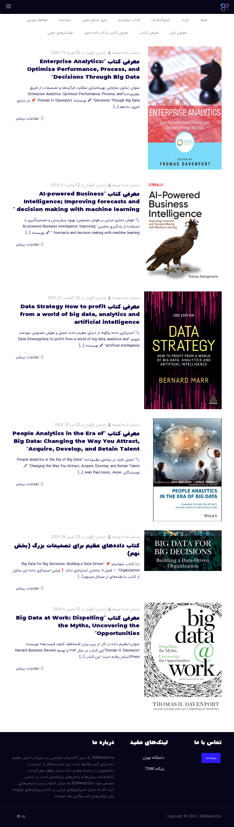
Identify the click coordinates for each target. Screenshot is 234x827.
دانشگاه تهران (153, 757)
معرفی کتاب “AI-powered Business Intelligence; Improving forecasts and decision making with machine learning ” (76, 202)
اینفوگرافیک (160, 20)
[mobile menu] (8, 7)
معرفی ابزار (178, 32)
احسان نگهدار (95, 52)
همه (203, 20)
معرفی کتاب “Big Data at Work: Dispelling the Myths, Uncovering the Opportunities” (78, 626)
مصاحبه (65, 20)
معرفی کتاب (149, 32)
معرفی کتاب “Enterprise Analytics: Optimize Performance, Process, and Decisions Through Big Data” (83, 69)
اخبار (185, 20)
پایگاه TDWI (154, 769)
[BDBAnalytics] (224, 7)
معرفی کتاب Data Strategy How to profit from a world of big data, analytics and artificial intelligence (80, 314)
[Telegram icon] (18, 816)
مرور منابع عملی (94, 20)
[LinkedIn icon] (23, 816)
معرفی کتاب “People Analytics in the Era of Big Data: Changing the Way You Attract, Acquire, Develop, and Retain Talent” (76, 441)
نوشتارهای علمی (60, 32)
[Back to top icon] (212, 817)
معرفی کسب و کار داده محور (106, 32)
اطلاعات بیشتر (27, 118)
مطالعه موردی (37, 20)
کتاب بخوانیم (129, 20)
